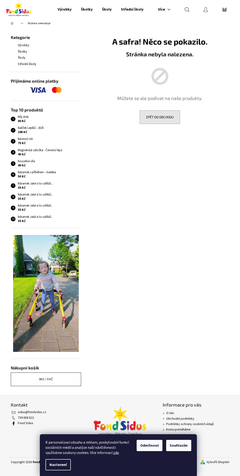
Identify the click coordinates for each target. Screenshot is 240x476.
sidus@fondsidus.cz (32, 412)
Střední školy (27, 64)
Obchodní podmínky (180, 418)
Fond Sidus (25, 423)
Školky (22, 51)
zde (116, 452)
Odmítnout (149, 445)
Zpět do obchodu (160, 117)
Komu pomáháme (178, 429)
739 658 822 (26, 417)
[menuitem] (64, 9)
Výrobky (23, 45)
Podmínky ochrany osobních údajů (190, 424)
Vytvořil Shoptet (217, 462)
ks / (46, 379)
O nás (170, 413)
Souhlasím (179, 445)
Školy (22, 57)
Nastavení (58, 464)
